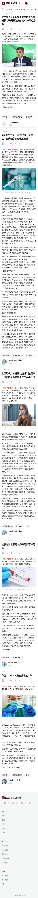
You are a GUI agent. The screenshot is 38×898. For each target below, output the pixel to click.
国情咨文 (30, 9)
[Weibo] (17, 803)
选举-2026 (8, 9)
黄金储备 (29, 117)
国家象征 (5, 854)
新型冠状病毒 (17, 117)
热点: (2, 9)
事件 (24, 9)
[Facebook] (15, 29)
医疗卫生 (5, 117)
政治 (3, 820)
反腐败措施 (6, 858)
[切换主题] (27, 3)
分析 (3, 824)
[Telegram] (11, 29)
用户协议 (5, 846)
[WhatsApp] (7, 29)
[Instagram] (3, 29)
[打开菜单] (34, 3)
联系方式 (5, 880)
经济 (3, 828)
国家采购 (5, 863)
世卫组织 (29, 355)
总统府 (15, 9)
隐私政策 (5, 850)
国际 (27, 526)
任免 (20, 9)
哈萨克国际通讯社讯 (10, 149)
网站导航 (5, 876)
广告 (3, 884)
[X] (19, 29)
